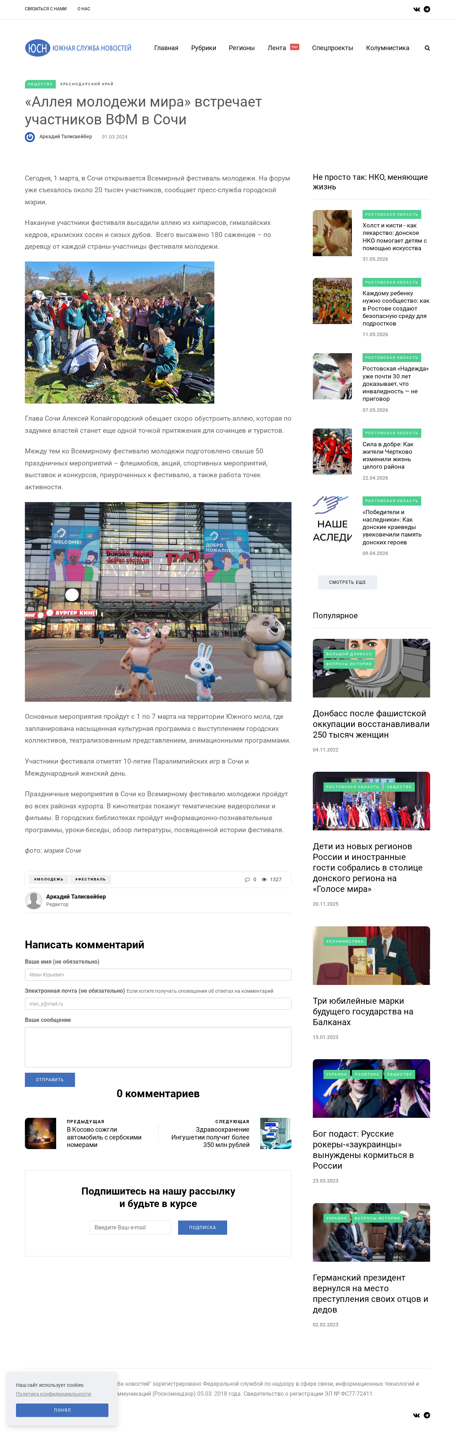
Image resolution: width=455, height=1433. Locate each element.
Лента (283, 48)
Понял (62, 1410)
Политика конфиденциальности (53, 1394)
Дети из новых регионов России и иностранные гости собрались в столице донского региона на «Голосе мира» (368, 867)
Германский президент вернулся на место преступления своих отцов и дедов (370, 1294)
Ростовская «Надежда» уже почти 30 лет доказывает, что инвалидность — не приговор (396, 383)
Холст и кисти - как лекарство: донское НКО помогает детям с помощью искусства (395, 237)
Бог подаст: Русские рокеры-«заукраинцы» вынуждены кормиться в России (363, 1150)
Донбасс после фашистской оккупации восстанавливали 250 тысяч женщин (371, 724)
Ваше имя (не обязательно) (62, 961)
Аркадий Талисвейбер (65, 136)
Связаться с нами (46, 8)
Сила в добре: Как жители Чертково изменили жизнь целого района (388, 455)
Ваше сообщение (48, 1020)
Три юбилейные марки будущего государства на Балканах (363, 1011)
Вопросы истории (349, 664)
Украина (336, 1074)
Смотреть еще (347, 582)
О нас (83, 8)
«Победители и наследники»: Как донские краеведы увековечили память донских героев (392, 527)
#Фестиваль (90, 879)
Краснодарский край (87, 84)
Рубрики (203, 48)
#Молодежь (49, 879)
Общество (40, 84)
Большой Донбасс (349, 654)
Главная (166, 48)
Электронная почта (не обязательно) (75, 990)
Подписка (202, 1227)
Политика (367, 1074)
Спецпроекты (332, 48)
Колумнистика (388, 48)
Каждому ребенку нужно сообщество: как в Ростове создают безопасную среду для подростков (396, 308)
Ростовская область (391, 214)
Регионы (242, 48)
